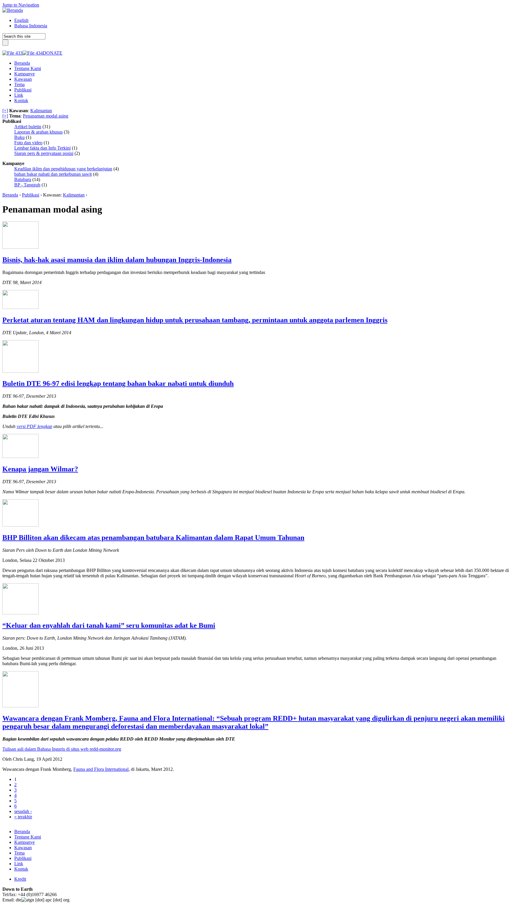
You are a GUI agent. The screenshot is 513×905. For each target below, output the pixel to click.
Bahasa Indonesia (30, 25)
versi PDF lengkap (34, 426)
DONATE (52, 53)
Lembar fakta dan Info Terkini (42, 147)
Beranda (10, 194)
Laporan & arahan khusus (38, 131)
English (21, 20)
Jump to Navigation (20, 4)
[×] (5, 110)
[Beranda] (12, 10)
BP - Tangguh (27, 184)
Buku (19, 137)
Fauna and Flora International (101, 769)
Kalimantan (41, 110)
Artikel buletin (27, 126)
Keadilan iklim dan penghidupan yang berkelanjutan (63, 168)
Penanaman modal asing (45, 115)
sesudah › (23, 811)
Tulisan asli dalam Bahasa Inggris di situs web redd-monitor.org (61, 749)
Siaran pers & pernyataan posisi (43, 153)
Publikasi (30, 194)
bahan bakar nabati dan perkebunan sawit (53, 174)
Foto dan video (28, 142)
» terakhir (23, 816)
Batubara (22, 179)
